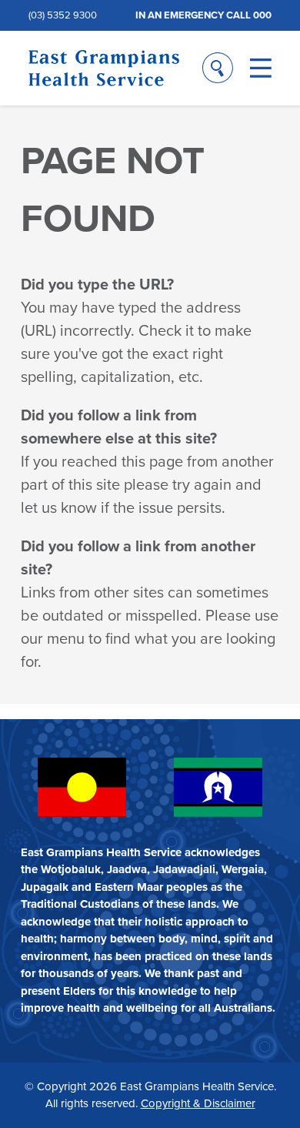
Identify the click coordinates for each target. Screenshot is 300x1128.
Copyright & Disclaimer (198, 1103)
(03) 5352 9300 (62, 15)
